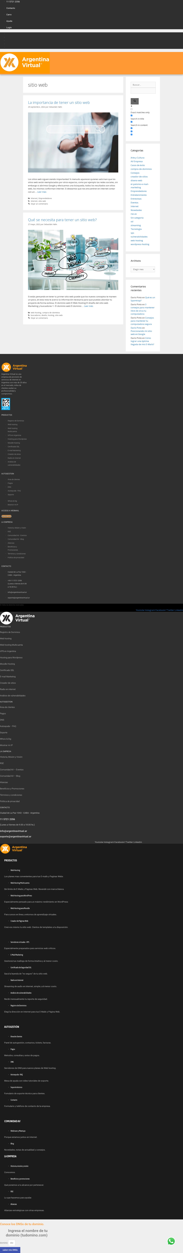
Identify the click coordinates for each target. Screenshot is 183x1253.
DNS (2, 720)
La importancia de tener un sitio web (59, 102)
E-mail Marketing (8, 676)
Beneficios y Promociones (12, 788)
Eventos (134, 202)
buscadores (35, 315)
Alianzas (4, 782)
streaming (136, 225)
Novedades (136, 210)
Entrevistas (136, 198)
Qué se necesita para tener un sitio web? (62, 219)
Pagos (3, 713)
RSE (2, 763)
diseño (44, 315)
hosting (51, 315)
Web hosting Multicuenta (11, 645)
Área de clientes (7, 707)
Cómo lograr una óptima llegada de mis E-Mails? (142, 341)
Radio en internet (8, 689)
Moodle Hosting (7, 664)
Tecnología (136, 229)
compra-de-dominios (51, 312)
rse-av (134, 213)
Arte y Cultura (137, 157)
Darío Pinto (136, 327)
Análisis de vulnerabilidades (13, 695)
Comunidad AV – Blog (10, 776)
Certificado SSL (7, 670)
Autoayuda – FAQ (8, 726)
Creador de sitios (8, 683)
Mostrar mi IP (6, 745)
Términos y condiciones (11, 795)
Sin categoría (137, 217)
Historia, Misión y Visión (11, 757)
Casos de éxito (138, 165)
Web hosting (5, 638)
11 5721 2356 (7, 819)
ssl (132, 221)
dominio (4, 1243)
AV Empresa (137, 161)
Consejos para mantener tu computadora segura (142, 320)
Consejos (135, 172)
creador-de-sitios (139, 176)
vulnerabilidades (139, 236)
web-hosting (36, 312)
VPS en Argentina (8, 651)
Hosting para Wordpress (11, 657)
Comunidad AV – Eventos (12, 769)
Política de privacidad (10, 801)
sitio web (42, 201)
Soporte (3, 732)
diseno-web (136, 180)
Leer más (41, 191)
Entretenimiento (139, 195)
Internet (34, 198)
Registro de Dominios (10, 632)
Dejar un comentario (39, 204)
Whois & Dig (5, 739)
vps (132, 232)
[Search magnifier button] (135, 101)
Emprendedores (45, 198)
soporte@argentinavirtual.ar (15, 836)
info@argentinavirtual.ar (13, 831)
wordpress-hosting (140, 244)
